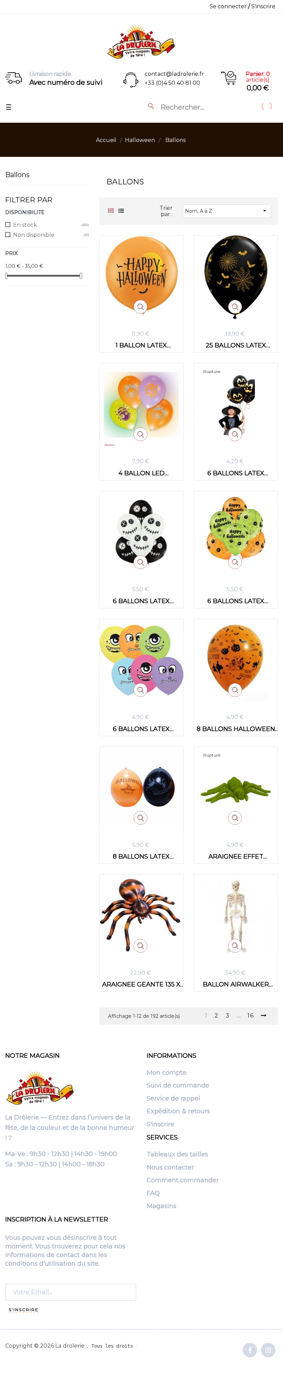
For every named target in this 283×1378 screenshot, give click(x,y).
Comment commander (183, 1180)
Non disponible (34, 235)
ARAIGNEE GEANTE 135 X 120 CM (141, 984)
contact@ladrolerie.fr (174, 74)
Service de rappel (173, 1099)
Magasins (161, 1206)
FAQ (153, 1193)
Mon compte (166, 1073)
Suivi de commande (178, 1086)
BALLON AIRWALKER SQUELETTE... (236, 984)
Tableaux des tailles (177, 1155)
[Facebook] (250, 1350)
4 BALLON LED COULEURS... (141, 473)
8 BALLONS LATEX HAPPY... (141, 856)
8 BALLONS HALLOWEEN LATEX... (236, 728)
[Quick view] (140, 307)
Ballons (17, 175)
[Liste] (121, 210)
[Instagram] (268, 1350)
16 (250, 1016)
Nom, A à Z (227, 210)
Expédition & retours (178, 1111)
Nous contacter (170, 1168)
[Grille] (110, 210)
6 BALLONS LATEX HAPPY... (235, 601)
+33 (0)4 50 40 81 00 (172, 83)
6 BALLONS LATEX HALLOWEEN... (235, 473)
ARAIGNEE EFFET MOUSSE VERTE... (235, 856)
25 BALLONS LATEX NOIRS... (236, 345)
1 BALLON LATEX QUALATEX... (141, 345)
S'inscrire (160, 1125)
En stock (25, 225)
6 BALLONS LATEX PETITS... (141, 728)
